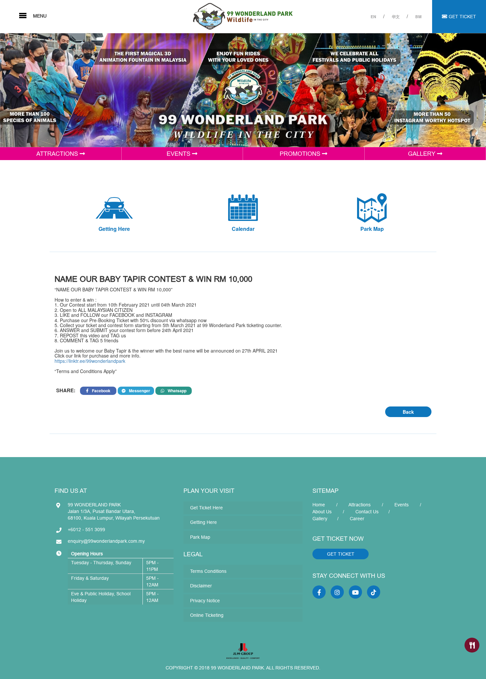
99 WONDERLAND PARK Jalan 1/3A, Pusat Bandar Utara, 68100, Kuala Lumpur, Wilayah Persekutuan (114, 511)
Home (318, 504)
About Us (322, 511)
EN (374, 17)
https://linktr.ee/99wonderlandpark (90, 361)
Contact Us (367, 511)
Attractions (359, 504)
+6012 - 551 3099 (86, 529)
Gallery (319, 518)
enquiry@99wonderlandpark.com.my (106, 541)
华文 (396, 17)
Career (357, 518)
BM (418, 17)
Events (401, 504)
